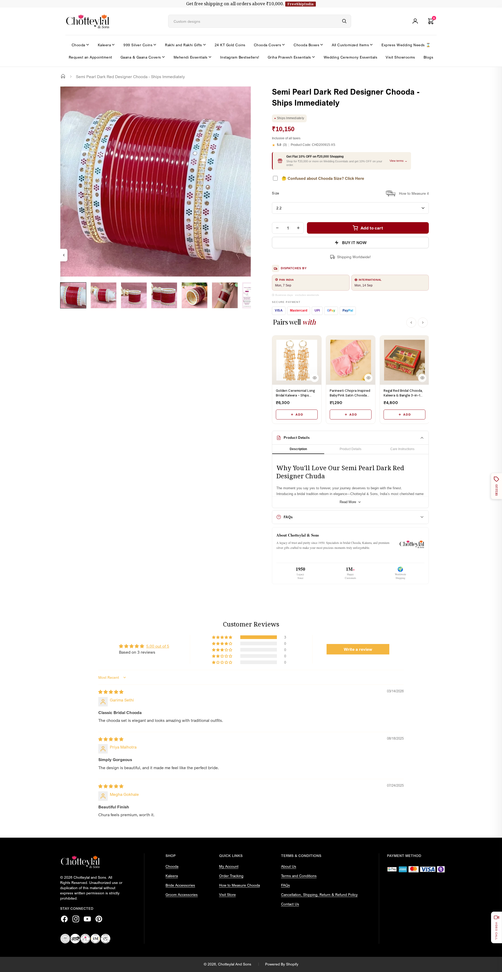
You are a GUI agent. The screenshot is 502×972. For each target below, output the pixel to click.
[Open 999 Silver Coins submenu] (155, 44)
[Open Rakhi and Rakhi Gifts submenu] (204, 44)
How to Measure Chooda (239, 885)
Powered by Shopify (281, 964)
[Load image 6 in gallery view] (225, 295)
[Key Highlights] (63, 255)
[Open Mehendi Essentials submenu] (210, 57)
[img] (110, 691)
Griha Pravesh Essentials (289, 57)
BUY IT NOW (354, 242)
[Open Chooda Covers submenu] (283, 44)
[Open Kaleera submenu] (113, 44)
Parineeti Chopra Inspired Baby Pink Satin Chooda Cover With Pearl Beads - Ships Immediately (350, 397)
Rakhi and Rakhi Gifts (183, 45)
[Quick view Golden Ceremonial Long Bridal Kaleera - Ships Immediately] (314, 378)
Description (298, 449)
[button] (222, 637)
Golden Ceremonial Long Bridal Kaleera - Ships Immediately (295, 395)
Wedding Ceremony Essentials (351, 57)
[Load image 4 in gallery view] (164, 295)
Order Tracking (231, 875)
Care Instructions (402, 449)
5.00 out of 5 (157, 646)
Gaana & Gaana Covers (141, 57)
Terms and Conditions (299, 875)
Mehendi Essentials (191, 57)
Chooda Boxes (306, 45)
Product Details (350, 449)
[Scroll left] (411, 322)
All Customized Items (350, 45)
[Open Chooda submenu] (87, 44)
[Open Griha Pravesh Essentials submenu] (313, 57)
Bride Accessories (180, 885)
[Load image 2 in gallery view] (103, 295)
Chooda (78, 45)
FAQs (285, 885)
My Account (228, 866)
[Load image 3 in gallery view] (134, 295)
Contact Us (290, 904)
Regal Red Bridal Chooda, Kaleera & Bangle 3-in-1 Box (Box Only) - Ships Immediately (403, 397)
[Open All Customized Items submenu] (371, 44)
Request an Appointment (90, 57)
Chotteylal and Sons (234, 964)
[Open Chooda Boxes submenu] (321, 44)
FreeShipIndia (300, 4)
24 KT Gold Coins (230, 45)
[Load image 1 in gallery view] (73, 295)
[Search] (344, 21)
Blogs (428, 57)
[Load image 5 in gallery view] (194, 295)
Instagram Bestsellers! (239, 57)
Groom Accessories (182, 894)
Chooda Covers (267, 45)
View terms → (398, 160)
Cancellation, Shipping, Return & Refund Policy (319, 894)
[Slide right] (67, 312)
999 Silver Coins (137, 45)
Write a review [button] (358, 649)
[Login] (415, 21)
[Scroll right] (423, 322)
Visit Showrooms (400, 57)
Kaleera (104, 45)
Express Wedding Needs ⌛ (406, 45)
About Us (288, 866)
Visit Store (227, 894)
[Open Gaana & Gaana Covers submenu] (163, 57)
